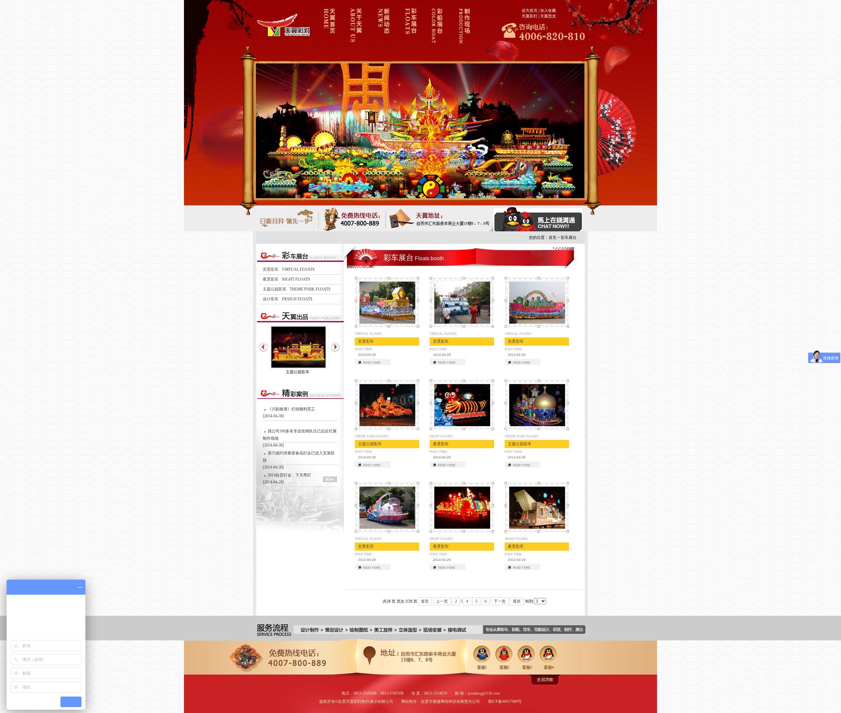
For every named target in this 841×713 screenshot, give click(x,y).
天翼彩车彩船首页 (328, 30)
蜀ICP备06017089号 (505, 701)
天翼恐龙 (548, 16)
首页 (553, 237)
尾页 (517, 601)
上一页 (442, 601)
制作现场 (463, 30)
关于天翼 (355, 30)
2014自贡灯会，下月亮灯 (289, 475)
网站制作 (409, 701)
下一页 (500, 601)
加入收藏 (548, 10)
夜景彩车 (298, 372)
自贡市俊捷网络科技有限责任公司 (450, 701)
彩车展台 (409, 30)
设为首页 (529, 10)
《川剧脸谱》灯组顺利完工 (291, 409)
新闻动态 (382, 30)
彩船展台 (436, 30)
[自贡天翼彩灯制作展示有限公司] (284, 35)
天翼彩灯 (529, 16)
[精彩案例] (300, 498)
